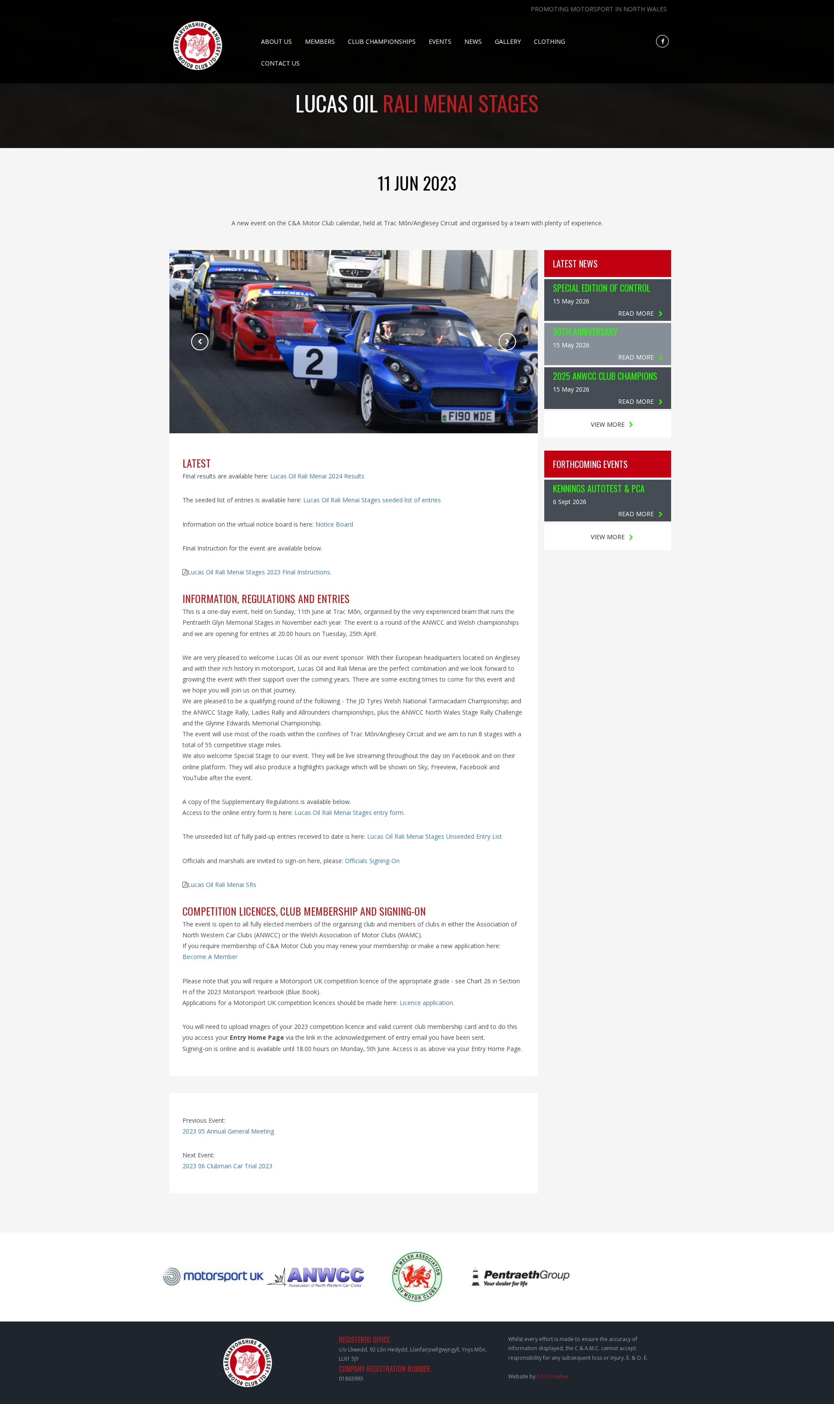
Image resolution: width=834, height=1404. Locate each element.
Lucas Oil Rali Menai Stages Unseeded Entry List (434, 836)
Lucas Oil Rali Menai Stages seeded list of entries (372, 500)
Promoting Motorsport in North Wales (599, 9)
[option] (353, 341)
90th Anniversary (585, 331)
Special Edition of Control (601, 287)
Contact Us (280, 63)
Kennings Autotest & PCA (599, 488)
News (473, 41)
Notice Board (334, 524)
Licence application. (427, 1003)
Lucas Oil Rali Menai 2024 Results (317, 476)
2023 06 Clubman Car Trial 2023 (227, 1166)
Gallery (508, 41)
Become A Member (210, 956)
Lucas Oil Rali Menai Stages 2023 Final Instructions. (259, 572)
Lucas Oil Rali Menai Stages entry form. (350, 812)
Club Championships (382, 41)
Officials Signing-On (372, 861)
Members (320, 41)
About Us (276, 41)
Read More (636, 313)
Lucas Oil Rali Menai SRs (222, 884)
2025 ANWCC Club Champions (605, 375)
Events (440, 41)
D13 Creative (553, 1376)
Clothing (549, 41)
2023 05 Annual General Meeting (228, 1131)
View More (608, 424)
